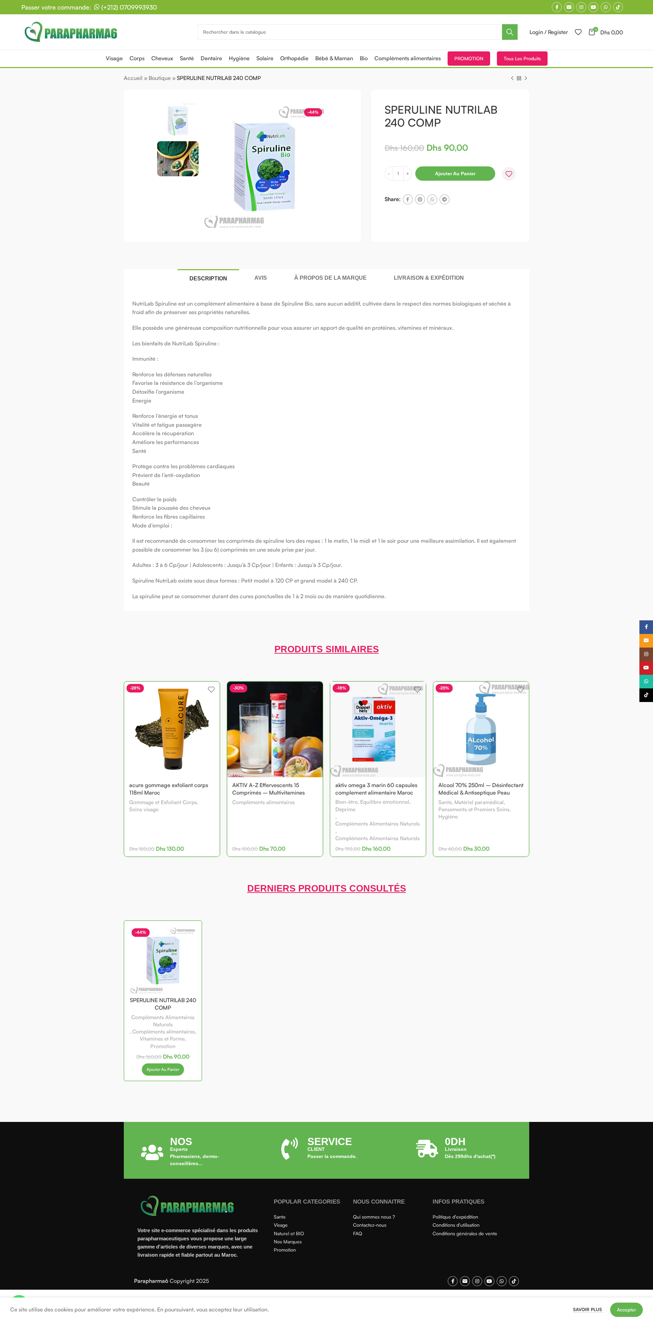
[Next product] (525, 78)
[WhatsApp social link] (606, 7)
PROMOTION (468, 58)
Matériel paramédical (479, 802)
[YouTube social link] (593, 7)
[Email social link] (569, 7)
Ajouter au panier (455, 173)
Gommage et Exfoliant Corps (163, 802)
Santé (445, 802)
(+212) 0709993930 (128, 7)
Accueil (133, 78)
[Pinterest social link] (420, 199)
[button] (163, 1069)
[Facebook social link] (557, 7)
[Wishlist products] (578, 32)
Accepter (626, 1309)
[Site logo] (72, 31)
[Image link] (188, 1205)
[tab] (208, 278)
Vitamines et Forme (162, 1038)
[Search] (510, 32)
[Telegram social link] (444, 199)
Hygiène (448, 816)
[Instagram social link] (581, 7)
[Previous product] (512, 78)
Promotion (162, 1046)
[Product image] (163, 959)
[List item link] (310, 1217)
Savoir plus (588, 1309)
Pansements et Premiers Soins (473, 809)
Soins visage (143, 809)
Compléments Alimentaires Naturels (377, 823)
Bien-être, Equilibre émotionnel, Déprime (373, 805)
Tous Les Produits (522, 58)
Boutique (160, 78)
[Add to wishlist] (508, 173)
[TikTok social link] (618, 7)
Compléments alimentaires (263, 802)
